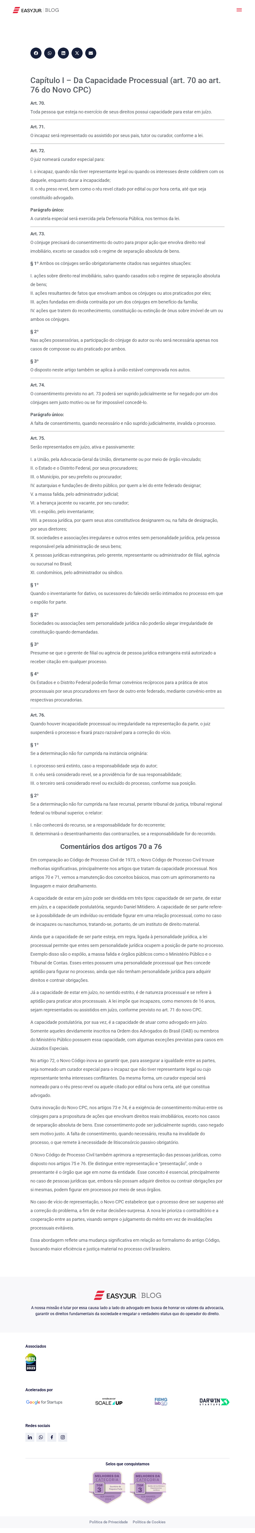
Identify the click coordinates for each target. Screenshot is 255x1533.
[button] (36, 53)
